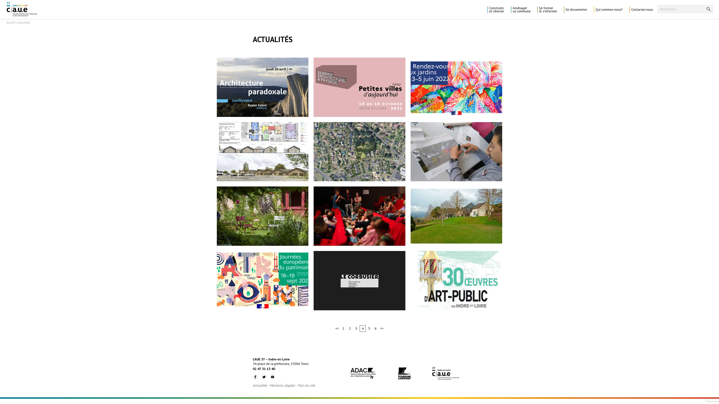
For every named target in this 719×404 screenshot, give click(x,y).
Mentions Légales (282, 385)
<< (337, 328)
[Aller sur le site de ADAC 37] (363, 374)
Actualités (260, 385)
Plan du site (306, 385)
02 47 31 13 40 (264, 369)
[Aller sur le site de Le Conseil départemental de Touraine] (404, 374)
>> (382, 328)
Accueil (10, 22)
